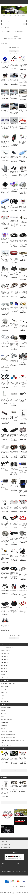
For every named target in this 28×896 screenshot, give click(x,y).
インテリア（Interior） (18, 31)
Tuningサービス (5, 722)
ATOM (15, 872)
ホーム (2, 27)
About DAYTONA (4, 713)
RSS (12, 872)
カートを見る (17, 863)
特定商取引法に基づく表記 (6, 871)
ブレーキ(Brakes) (17, 38)
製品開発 (3, 710)
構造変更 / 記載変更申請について (8, 737)
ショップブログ (23, 871)
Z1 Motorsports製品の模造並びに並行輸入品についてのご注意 (14, 741)
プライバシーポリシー (15, 871)
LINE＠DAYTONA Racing (6, 707)
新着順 (18, 47)
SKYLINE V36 (7, 27)
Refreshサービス (4, 725)
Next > (16, 51)
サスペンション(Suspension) (7, 38)
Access (2, 716)
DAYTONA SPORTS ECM (6, 731)
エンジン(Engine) (5, 34)
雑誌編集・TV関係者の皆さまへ (8, 734)
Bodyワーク (3, 728)
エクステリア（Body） (6, 31)
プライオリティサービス (6, 719)
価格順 (14, 47)
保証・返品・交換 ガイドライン (8, 745)
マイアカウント (3, 863)
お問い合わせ (3, 866)
